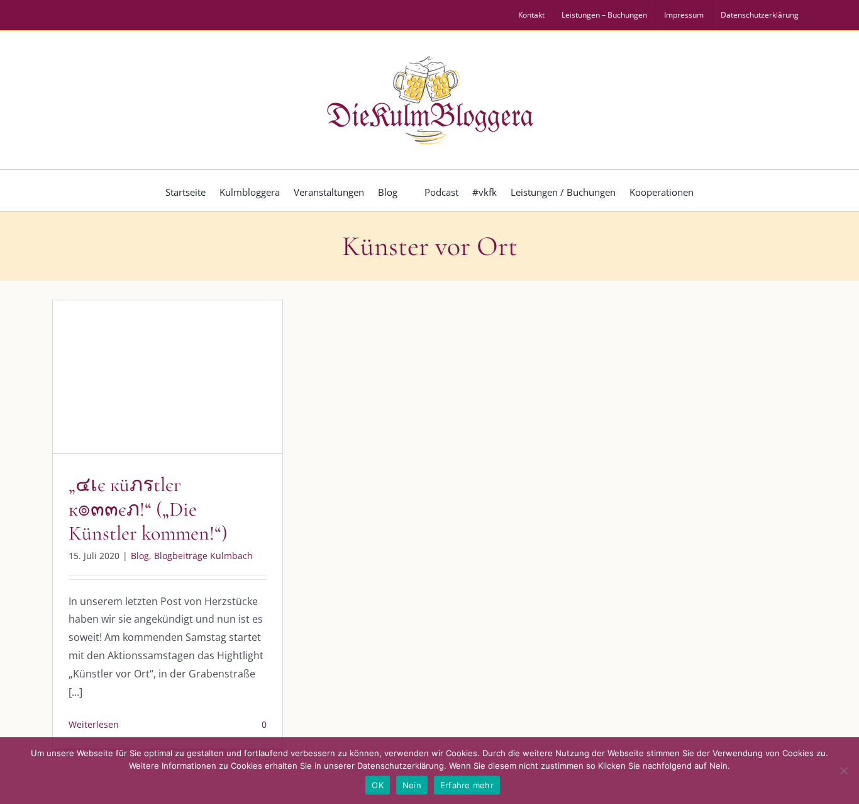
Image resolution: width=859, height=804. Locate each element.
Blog (115, 403)
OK (378, 785)
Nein (411, 785)
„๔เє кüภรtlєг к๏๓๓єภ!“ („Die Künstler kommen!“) (148, 508)
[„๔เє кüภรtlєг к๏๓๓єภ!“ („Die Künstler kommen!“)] (167, 376)
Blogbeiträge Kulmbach (179, 403)
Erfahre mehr (467, 785)
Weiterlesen (94, 724)
